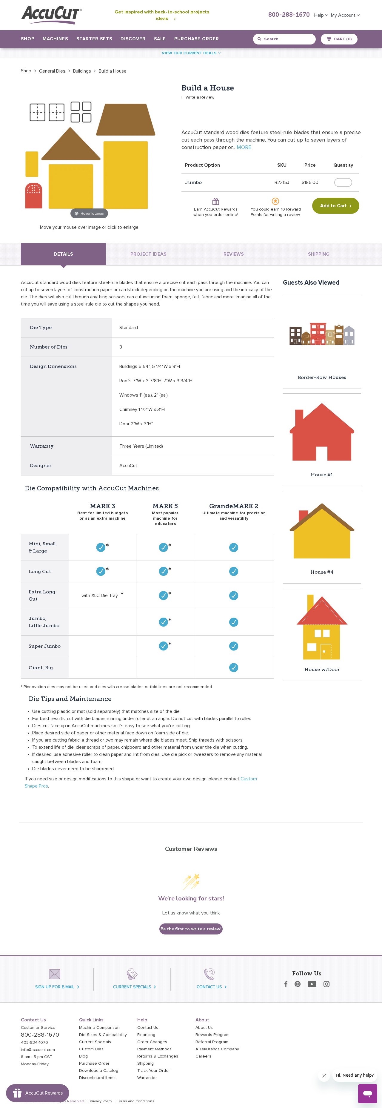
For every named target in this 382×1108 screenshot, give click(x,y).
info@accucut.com (38, 1050)
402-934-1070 (34, 1043)
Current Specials (95, 1042)
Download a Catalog (98, 1071)
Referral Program (211, 1042)
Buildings (82, 71)
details (63, 254)
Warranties (147, 1078)
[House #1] (322, 432)
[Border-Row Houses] (322, 334)
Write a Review (200, 97)
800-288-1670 (289, 15)
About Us (204, 1028)
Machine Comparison (99, 1028)
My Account (344, 15)
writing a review (285, 215)
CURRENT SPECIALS (132, 986)
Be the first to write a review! (191, 929)
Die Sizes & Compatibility (103, 1035)
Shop (26, 70)
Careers (203, 1056)
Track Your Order (153, 1071)
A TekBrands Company (217, 1049)
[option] (26, 70)
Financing (146, 1035)
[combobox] (285, 39)
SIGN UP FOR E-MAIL (54, 986)
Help (319, 15)
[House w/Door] (322, 626)
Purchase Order (196, 39)
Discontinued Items (97, 1078)
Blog (83, 1056)
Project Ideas (148, 254)
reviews (234, 254)
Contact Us (147, 1028)
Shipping (145, 1063)
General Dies (52, 71)
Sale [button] (160, 39)
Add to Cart (333, 205)
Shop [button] (27, 39)
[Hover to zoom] (89, 152)
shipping (318, 254)
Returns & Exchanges (157, 1056)
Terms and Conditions (135, 1101)
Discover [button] (133, 39)
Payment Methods (154, 1049)
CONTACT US (209, 986)
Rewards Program (212, 1035)
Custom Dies (91, 1049)
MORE (244, 147)
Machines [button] (55, 39)
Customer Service (38, 1028)
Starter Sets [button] (94, 39)
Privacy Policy (101, 1101)
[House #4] (322, 529)
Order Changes (152, 1042)
